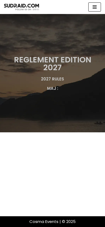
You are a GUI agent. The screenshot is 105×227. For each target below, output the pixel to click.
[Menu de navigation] (94, 7)
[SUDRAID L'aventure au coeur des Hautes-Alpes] (21, 7)
